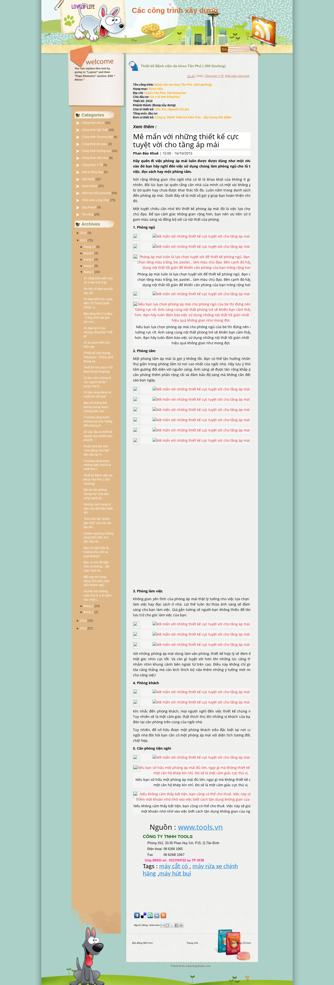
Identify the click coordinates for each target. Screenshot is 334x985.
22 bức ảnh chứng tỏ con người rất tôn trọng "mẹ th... (97, 382)
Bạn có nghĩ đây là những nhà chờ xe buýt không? (96, 552)
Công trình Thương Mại (98, 137)
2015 (83, 240)
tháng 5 (89, 259)
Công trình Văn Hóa (95, 158)
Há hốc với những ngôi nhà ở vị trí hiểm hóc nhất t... (97, 595)
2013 (83, 628)
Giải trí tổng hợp (93, 172)
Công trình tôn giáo (95, 144)
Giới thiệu (89, 179)
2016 (83, 233)
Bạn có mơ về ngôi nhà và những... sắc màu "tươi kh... (97, 566)
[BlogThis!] (167, 925)
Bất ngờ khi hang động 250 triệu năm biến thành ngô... (97, 581)
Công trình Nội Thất (95, 130)
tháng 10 (89, 247)
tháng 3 (89, 272)
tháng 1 (89, 612)
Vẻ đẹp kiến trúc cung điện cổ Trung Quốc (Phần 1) (98, 303)
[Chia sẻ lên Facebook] (176, 925)
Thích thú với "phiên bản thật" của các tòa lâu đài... (97, 523)
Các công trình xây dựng (175, 10)
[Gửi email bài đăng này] (162, 925)
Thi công (88, 214)
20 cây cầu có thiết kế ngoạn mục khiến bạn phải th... (98, 436)
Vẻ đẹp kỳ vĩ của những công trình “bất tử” (98, 332)
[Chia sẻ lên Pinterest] (181, 925)
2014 (83, 620)
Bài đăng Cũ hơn (241, 943)
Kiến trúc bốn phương (97, 193)
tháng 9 (89, 253)
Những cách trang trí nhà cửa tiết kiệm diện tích (98, 508)
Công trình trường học (97, 151)
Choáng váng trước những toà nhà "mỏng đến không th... (98, 421)
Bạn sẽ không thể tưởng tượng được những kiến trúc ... (96, 407)
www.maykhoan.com (198, 965)
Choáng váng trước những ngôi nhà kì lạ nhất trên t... (97, 465)
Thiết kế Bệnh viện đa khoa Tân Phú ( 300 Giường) (98, 479)
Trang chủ (192, 943)
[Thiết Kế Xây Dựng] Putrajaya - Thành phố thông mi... (98, 357)
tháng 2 (89, 606)
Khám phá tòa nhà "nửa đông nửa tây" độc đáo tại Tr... (96, 450)
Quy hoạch (89, 207)
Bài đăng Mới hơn (142, 943)
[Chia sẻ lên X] (171, 925)
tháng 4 (89, 266)
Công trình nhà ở (93, 123)
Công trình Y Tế (92, 165)
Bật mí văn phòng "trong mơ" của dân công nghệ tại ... (96, 494)
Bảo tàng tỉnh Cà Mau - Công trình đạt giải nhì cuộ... (98, 318)
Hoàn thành (90, 186)
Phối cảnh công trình (96, 200)
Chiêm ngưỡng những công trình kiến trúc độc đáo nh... (98, 538)
